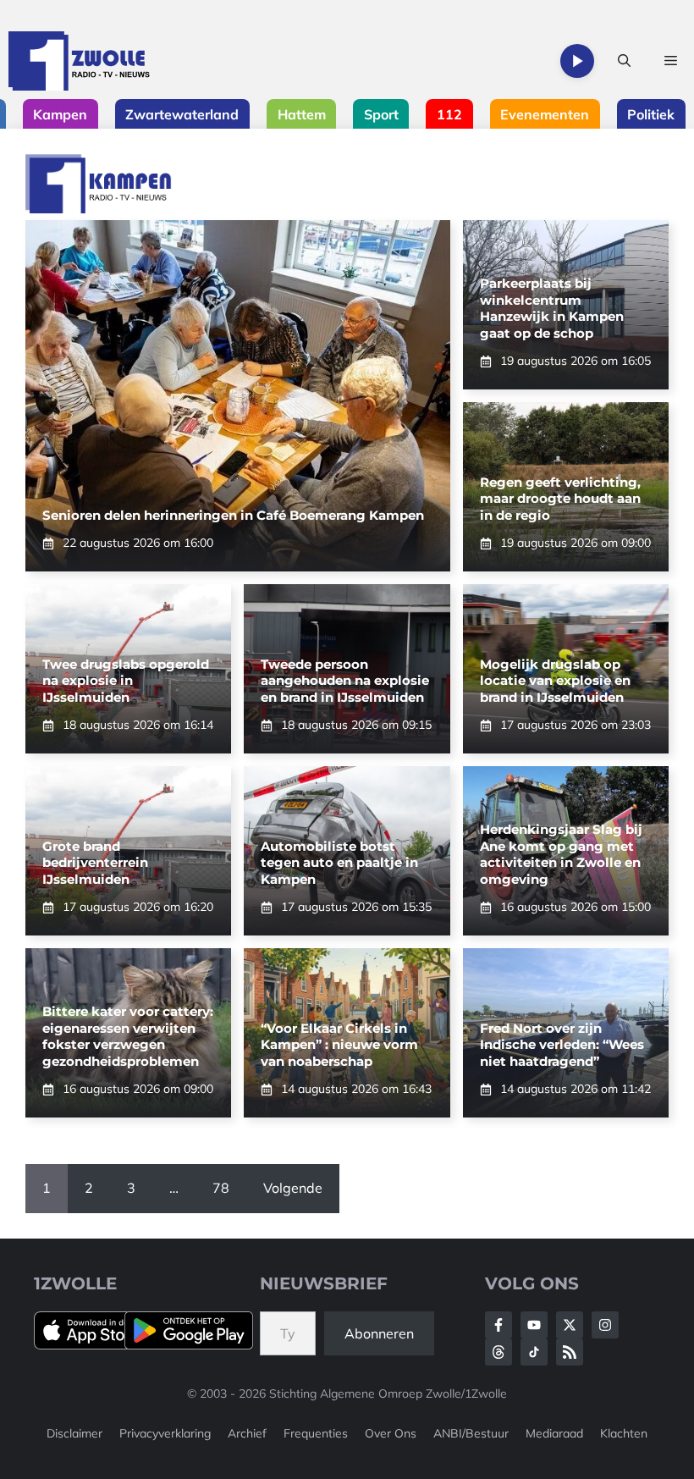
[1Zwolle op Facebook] (498, 1324)
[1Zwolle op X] (569, 1324)
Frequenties (316, 1433)
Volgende (292, 1187)
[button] (624, 61)
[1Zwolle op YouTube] (534, 1352)
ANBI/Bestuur (471, 1433)
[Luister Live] (577, 61)
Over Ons (390, 1433)
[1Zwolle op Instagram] (605, 1324)
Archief (247, 1433)
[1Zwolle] (79, 61)
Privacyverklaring (165, 1433)
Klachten (623, 1433)
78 (220, 1187)
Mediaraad (554, 1433)
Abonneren (379, 1333)
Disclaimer (74, 1433)
